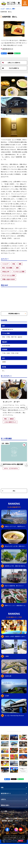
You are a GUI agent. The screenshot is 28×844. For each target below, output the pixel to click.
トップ (2, 8)
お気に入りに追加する (14, 62)
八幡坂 (7, 656)
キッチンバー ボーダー (11, 402)
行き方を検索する (14, 68)
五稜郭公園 (8, 676)
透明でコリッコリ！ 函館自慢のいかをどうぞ (16, 605)
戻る (14, 491)
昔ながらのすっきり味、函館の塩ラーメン (16, 546)
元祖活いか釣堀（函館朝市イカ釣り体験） (16, 636)
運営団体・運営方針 (7, 821)
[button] (1, 407)
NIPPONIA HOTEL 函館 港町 (13, 464)
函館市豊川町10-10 (7, 49)
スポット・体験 (10, 8)
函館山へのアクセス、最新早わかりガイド (16, 526)
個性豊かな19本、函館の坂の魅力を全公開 (16, 566)
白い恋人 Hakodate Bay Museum (14, 715)
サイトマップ (18, 821)
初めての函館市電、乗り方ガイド (14, 586)
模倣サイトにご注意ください (14, 818)
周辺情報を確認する (14, 313)
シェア (4, 53)
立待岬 (7, 696)
